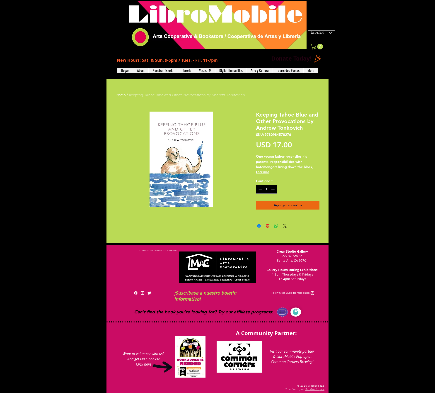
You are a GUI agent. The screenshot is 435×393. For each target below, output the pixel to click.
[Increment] (273, 189)
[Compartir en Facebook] (259, 226)
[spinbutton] (266, 189)
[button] (140, 70)
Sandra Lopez (314, 389)
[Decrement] (260, 189)
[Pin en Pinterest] (267, 226)
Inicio (121, 95)
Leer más (262, 172)
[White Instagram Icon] (142, 293)
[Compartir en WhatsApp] (276, 226)
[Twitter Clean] (149, 293)
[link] (317, 46)
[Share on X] (285, 226)
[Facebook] (135, 293)
